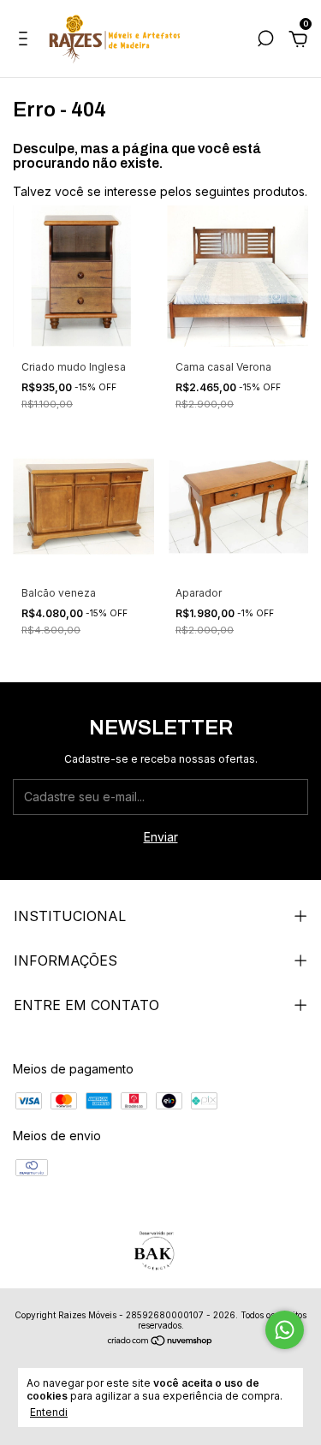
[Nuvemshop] (160, 1342)
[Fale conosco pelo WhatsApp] (284, 1330)
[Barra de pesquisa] (265, 40)
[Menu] (26, 40)
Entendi (49, 1412)
